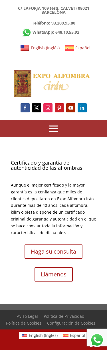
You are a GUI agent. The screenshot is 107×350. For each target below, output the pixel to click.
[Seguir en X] (36, 107)
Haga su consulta (53, 251)
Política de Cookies (23, 323)
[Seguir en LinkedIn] (82, 107)
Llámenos (53, 274)
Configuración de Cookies (71, 323)
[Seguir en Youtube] (70, 107)
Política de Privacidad (64, 316)
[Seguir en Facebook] (25, 107)
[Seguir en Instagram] (48, 107)
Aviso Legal (27, 316)
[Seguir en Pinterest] (59, 107)
